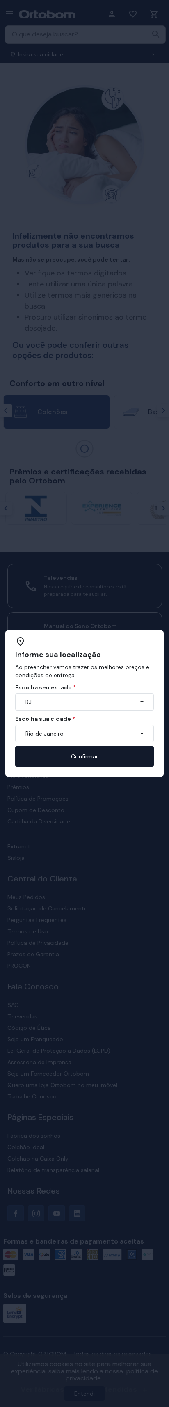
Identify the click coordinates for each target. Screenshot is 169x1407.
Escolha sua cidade (45, 719)
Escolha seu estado (45, 687)
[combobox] (84, 702)
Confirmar (84, 756)
